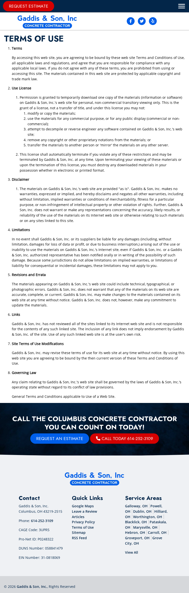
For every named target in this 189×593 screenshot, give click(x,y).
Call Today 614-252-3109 (126, 438)
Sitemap (79, 532)
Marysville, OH (145, 527)
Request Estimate (28, 6)
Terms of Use (83, 527)
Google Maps (83, 506)
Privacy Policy (83, 522)
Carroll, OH (157, 532)
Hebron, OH (135, 532)
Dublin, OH (142, 511)
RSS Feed (79, 538)
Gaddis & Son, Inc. (32, 586)
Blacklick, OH (136, 522)
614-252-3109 (42, 520)
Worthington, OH (147, 516)
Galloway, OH (136, 506)
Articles (78, 516)
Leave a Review (84, 511)
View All (131, 552)
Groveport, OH (137, 538)
